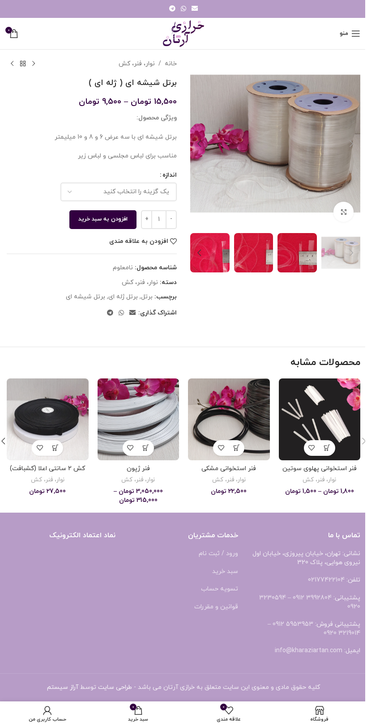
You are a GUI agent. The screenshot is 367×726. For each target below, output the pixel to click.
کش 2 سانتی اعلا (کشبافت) (47, 468)
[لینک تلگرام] (172, 9)
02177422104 (326, 580)
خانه (171, 63)
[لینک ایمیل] (195, 9)
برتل (147, 297)
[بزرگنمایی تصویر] (343, 212)
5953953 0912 (293, 624)
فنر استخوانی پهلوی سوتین (319, 468)
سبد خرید (225, 571)
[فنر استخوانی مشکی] (229, 419)
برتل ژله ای (123, 297)
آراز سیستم (62, 687)
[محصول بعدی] (12, 64)
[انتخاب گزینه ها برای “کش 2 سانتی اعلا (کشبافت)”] (55, 448)
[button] (351, 144)
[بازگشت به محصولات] (22, 64)
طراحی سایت (115, 687)
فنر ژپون (138, 468)
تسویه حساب (219, 589)
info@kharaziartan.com (308, 650)
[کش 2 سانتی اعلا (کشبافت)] (48, 419)
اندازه (169, 175)
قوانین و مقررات (216, 607)
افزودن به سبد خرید (103, 219)
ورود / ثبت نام (218, 553)
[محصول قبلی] (33, 64)
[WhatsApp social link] (183, 9)
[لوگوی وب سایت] (183, 33)
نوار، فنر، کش (137, 63)
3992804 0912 (312, 598)
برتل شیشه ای (85, 297)
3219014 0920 (342, 633)
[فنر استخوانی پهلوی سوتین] (320, 419)
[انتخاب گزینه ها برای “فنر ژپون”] (146, 448)
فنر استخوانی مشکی (228, 468)
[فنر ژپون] (138, 419)
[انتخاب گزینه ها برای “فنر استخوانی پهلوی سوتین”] (327, 448)
